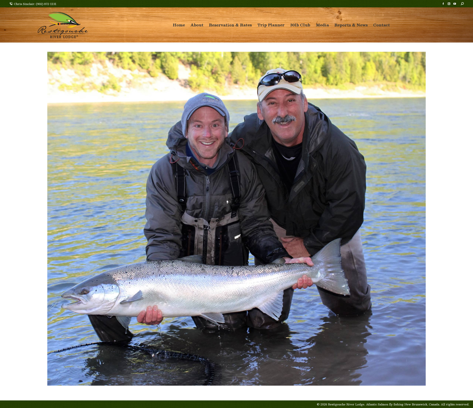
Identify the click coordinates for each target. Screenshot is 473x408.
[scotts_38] (236, 219)
